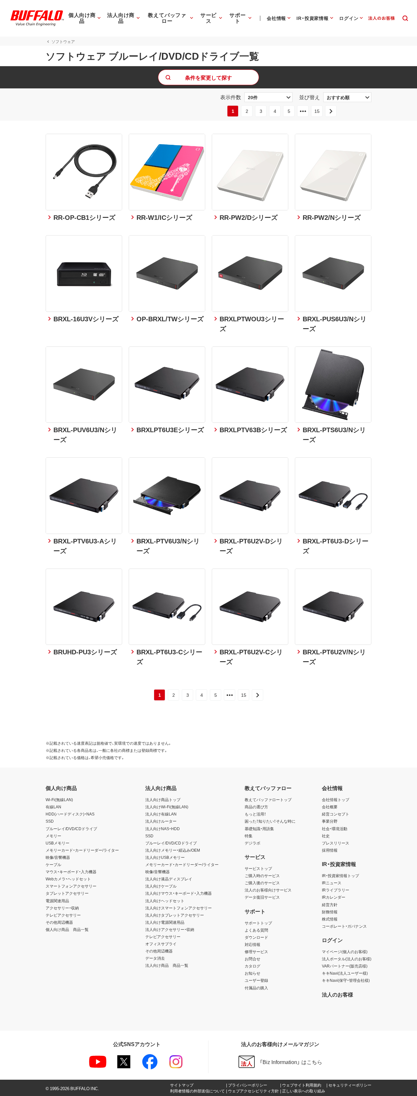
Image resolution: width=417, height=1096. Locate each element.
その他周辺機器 (59, 922)
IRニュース (331, 883)
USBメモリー (57, 843)
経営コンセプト (335, 814)
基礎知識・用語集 (259, 828)
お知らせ (252, 973)
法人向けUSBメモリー (165, 857)
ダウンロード (256, 937)
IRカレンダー (333, 897)
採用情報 (330, 850)
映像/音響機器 (58, 857)
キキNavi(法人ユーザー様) (345, 973)
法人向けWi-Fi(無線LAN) (166, 807)
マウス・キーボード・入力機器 (71, 872)
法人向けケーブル (161, 886)
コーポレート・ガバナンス (344, 926)
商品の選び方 (256, 807)
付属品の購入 (256, 988)
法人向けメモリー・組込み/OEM (172, 850)
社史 (326, 836)
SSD (50, 821)
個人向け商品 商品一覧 (67, 929)
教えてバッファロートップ (268, 799)
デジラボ (252, 843)
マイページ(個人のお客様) (344, 951)
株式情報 (330, 919)
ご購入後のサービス (262, 883)
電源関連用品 (57, 901)
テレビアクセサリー (63, 915)
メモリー (53, 836)
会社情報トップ (335, 799)
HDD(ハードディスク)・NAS (70, 814)
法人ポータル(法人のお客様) (346, 959)
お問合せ (252, 959)
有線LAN (53, 807)
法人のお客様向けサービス (268, 890)
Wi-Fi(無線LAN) (59, 799)
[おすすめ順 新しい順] (347, 97)
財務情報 (330, 912)
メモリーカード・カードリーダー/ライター (82, 850)
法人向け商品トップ (162, 799)
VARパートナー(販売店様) (344, 966)
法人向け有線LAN (161, 814)
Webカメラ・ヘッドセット (68, 879)
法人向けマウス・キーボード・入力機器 (178, 893)
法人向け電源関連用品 (164, 922)
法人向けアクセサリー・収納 (169, 929)
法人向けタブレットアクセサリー (174, 915)
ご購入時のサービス (262, 875)
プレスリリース (335, 843)
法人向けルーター (161, 821)
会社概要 (330, 807)
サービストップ (258, 868)
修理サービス (256, 951)
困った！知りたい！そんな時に (270, 821)
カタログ (252, 966)
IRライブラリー (335, 890)
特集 (248, 836)
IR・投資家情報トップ (340, 875)
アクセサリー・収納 (62, 908)
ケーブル (53, 864)
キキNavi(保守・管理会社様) (346, 980)
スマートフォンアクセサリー (71, 886)
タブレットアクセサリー (67, 893)
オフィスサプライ (161, 944)
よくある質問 (256, 930)
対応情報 (252, 944)
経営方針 (330, 904)
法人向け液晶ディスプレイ (168, 879)
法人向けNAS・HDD (162, 828)
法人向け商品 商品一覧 (166, 965)
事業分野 (330, 821)
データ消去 (155, 958)
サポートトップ (258, 923)
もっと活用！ (255, 814)
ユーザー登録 (256, 980)
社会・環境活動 (334, 828)
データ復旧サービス (262, 897)
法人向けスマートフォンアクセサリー (178, 908)
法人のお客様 (337, 994)
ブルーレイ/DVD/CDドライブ (71, 828)
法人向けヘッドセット (164, 901)
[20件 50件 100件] (268, 97)
